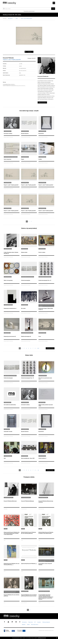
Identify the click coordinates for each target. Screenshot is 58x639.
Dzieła (17, 18)
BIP (35, 622)
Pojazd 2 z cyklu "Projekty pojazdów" (26, 18)
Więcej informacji (42, 102)
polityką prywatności (42, 637)
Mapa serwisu (30, 622)
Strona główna (10, 18)
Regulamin (23, 624)
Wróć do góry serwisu (35, 624)
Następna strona (50, 348)
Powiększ (29, 51)
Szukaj (53, 8)
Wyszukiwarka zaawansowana (29, 11)
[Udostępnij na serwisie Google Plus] (32, 58)
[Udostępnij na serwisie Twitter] (34, 58)
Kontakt (28, 624)
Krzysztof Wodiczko (8, 58)
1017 (38, 348)
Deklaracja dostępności (46, 622)
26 (38, 470)
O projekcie (39, 622)
